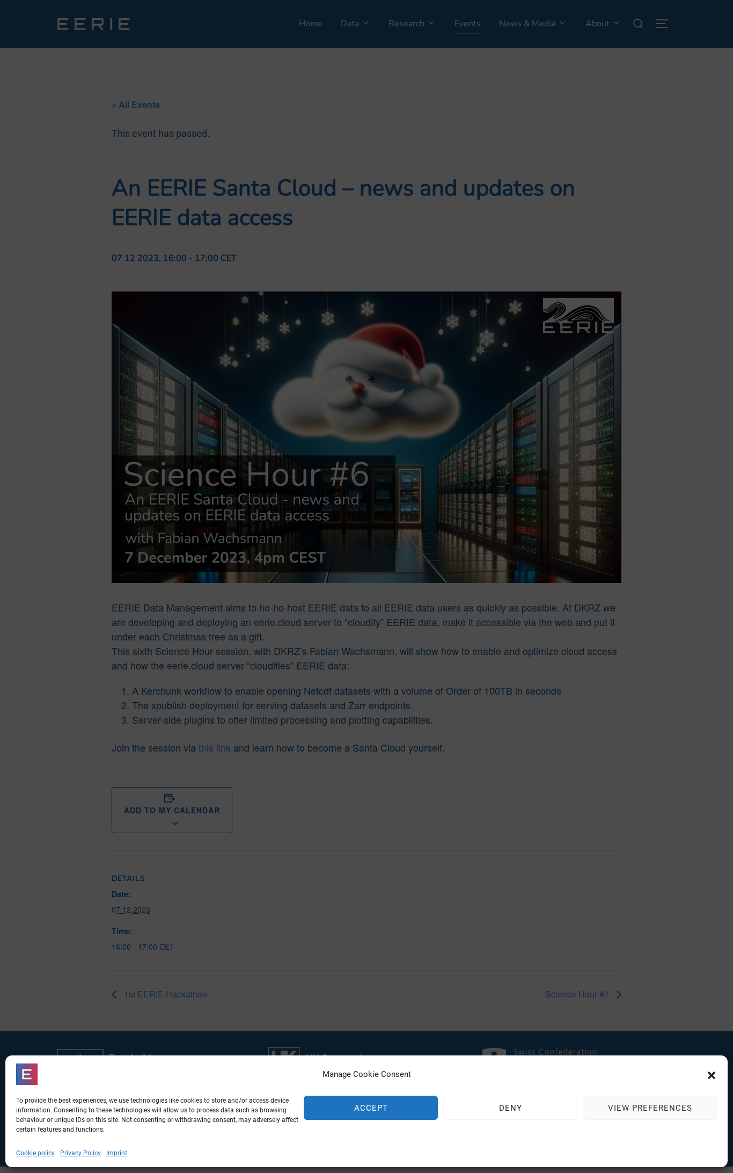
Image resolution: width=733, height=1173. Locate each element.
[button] (711, 1074)
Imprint (116, 1153)
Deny (510, 1108)
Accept (371, 1108)
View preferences (650, 1108)
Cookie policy (35, 1153)
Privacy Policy (80, 1153)
